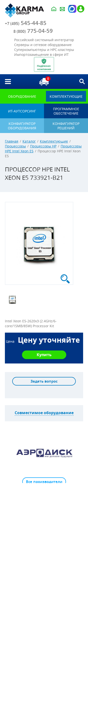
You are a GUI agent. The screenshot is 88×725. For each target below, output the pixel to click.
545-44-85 (25, 23)
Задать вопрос (44, 381)
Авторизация (71, 8)
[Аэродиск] (44, 452)
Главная (11, 141)
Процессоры (15, 146)
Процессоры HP (43, 146)
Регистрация (80, 8)
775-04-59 (33, 31)
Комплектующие (54, 141)
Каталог (29, 141)
